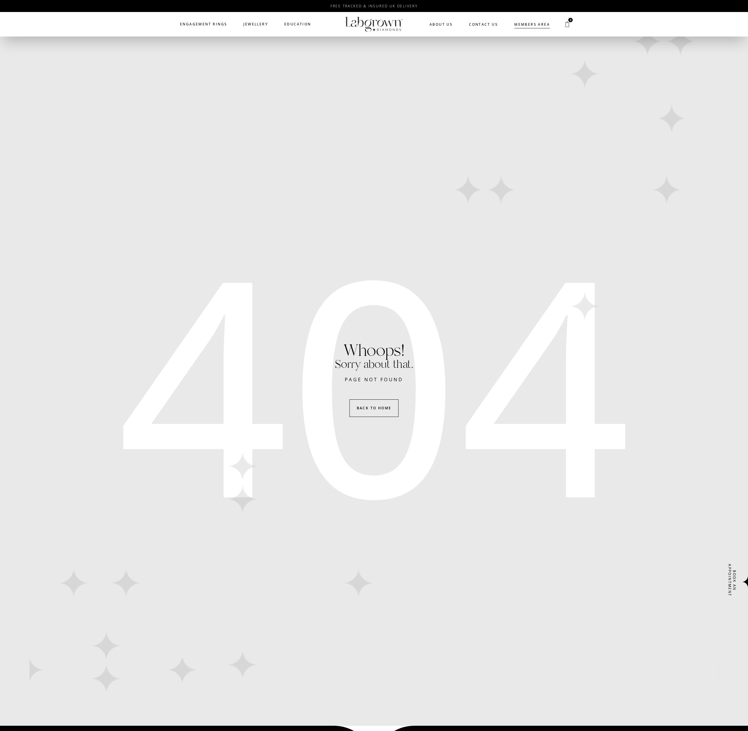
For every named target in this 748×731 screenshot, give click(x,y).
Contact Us (483, 24)
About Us (441, 24)
